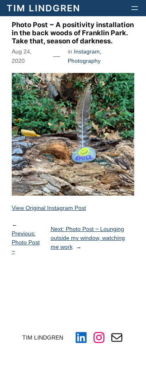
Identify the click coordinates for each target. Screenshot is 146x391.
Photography (84, 61)
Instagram (87, 51)
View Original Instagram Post (49, 208)
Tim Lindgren (43, 8)
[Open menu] (135, 8)
